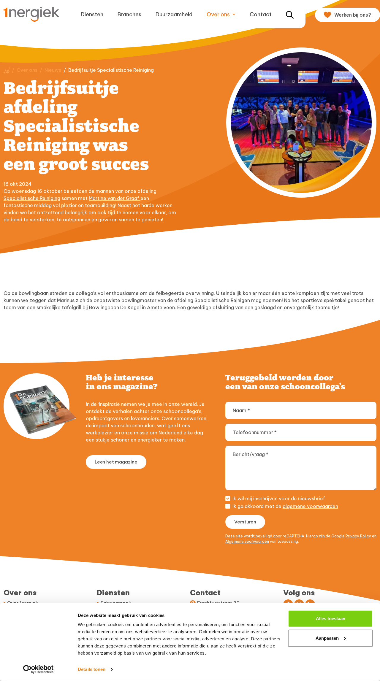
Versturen (245, 522)
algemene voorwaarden (310, 506)
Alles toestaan (330, 618)
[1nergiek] (34, 14)
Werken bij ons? (352, 15)
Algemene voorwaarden (247, 541)
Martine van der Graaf (114, 198)
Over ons (27, 70)
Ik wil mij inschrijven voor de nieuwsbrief (278, 498)
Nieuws (53, 70)
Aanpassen (327, 637)
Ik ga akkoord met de (285, 506)
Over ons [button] (219, 14)
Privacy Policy (358, 536)
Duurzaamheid (174, 14)
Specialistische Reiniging (32, 198)
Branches (129, 14)
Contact (261, 14)
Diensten (92, 14)
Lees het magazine (116, 462)
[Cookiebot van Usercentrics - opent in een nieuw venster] (38, 669)
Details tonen (91, 669)
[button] (290, 14)
